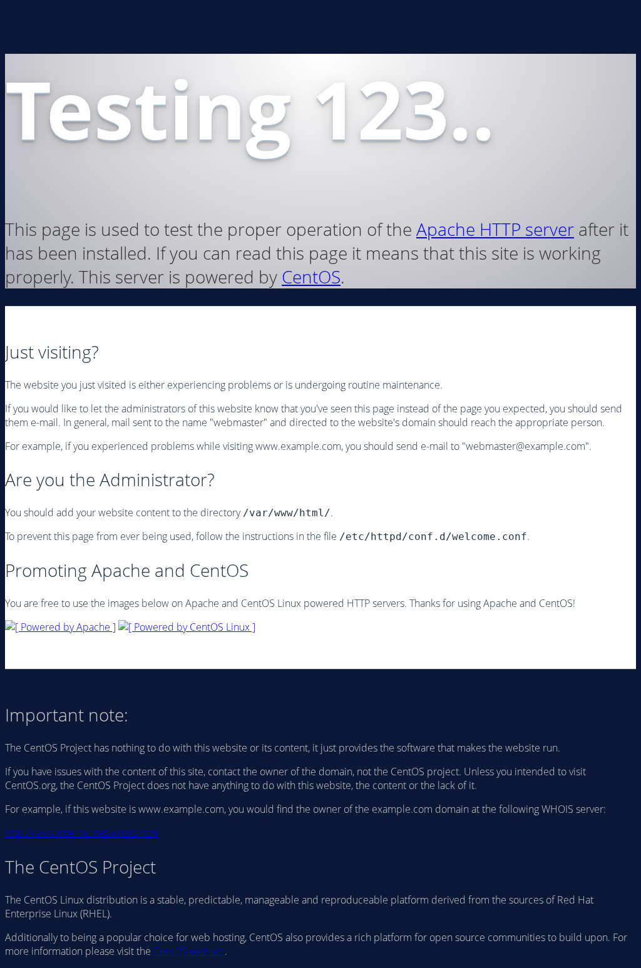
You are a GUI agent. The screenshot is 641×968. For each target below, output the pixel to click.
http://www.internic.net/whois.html (82, 833)
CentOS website (189, 951)
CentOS (311, 276)
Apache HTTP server (495, 229)
